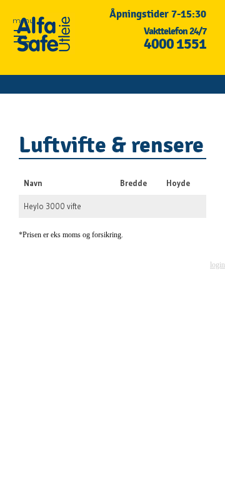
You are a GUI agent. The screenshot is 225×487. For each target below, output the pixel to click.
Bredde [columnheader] (133, 183)
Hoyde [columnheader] (178, 183)
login (217, 264)
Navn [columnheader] (33, 183)
